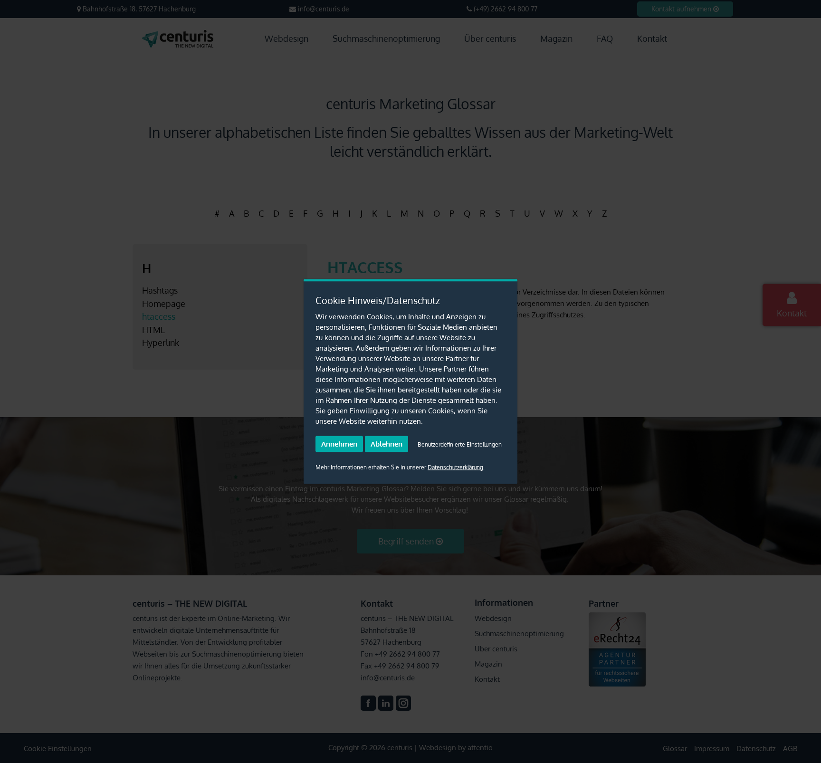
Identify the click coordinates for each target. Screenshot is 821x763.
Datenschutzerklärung (455, 467)
